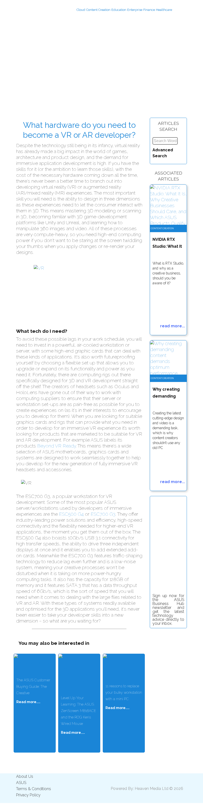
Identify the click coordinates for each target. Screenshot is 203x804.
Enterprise (134, 10)
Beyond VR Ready (56, 445)
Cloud (80, 10)
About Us (24, 776)
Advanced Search (162, 153)
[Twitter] (183, 10)
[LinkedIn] (176, 10)
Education (118, 10)
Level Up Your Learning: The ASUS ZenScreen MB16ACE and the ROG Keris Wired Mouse (78, 711)
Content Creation (98, 10)
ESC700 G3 (103, 514)
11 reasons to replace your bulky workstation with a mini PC (123, 692)
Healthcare (164, 10)
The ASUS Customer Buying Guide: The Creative (33, 686)
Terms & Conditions (33, 788)
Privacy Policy (28, 795)
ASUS (21, 782)
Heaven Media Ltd (151, 788)
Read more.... (28, 702)
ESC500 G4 (71, 514)
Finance (149, 10)
